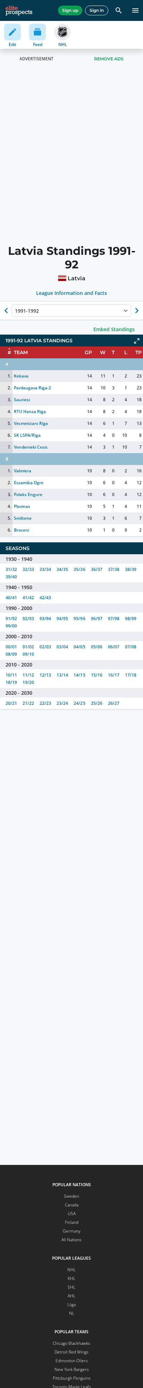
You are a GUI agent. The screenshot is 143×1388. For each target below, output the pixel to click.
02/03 (45, 647)
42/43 (45, 598)
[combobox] (15, 310)
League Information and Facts (71, 293)
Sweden (71, 1196)
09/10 (28, 654)
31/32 (11, 569)
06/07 (113, 647)
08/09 (11, 654)
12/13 (45, 675)
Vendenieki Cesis (31, 447)
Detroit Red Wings (71, 1352)
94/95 (62, 618)
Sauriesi (22, 400)
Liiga (71, 1304)
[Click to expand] (137, 341)
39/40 (11, 577)
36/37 (96, 569)
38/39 (130, 569)
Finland (71, 1222)
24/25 (79, 703)
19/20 (28, 682)
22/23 (45, 703)
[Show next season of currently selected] (136, 310)
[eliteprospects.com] (19, 10)
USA (72, 1214)
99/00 (11, 626)
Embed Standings (114, 329)
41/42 (28, 598)
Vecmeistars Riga (31, 423)
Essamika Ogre (28, 483)
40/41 (11, 598)
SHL (71, 1287)
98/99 (130, 618)
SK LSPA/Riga (27, 435)
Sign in (97, 10)
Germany (72, 1231)
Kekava (21, 376)
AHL (71, 1296)
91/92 (11, 618)
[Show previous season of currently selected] (6, 310)
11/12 (28, 675)
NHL (71, 1270)
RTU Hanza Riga (30, 411)
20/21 (11, 703)
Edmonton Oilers (72, 1361)
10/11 (11, 675)
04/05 (79, 647)
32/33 (28, 569)
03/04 (62, 647)
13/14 (62, 675)
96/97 (96, 618)
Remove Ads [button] (109, 58)
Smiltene (23, 518)
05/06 (96, 647)
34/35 (62, 569)
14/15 (79, 675)
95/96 (79, 618)
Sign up (70, 10)
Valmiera (22, 471)
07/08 (130, 647)
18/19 (11, 682)
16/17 (113, 675)
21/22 (28, 703)
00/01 (11, 647)
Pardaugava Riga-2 (32, 388)
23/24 (62, 703)
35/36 (79, 569)
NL (71, 1313)
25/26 (96, 703)
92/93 (28, 618)
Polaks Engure (28, 494)
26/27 (113, 703)
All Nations (71, 1240)
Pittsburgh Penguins (72, 1378)
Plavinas (22, 506)
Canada (71, 1205)
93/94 (45, 618)
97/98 (113, 618)
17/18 (130, 675)
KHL (71, 1278)
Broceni (21, 530)
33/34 (45, 569)
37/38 (113, 569)
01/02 (28, 647)
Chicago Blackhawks (71, 1343)
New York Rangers (71, 1369)
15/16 (96, 675)
